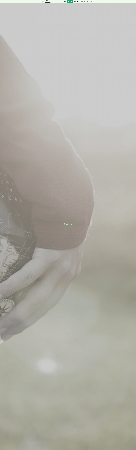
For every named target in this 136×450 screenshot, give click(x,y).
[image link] (43, 1)
